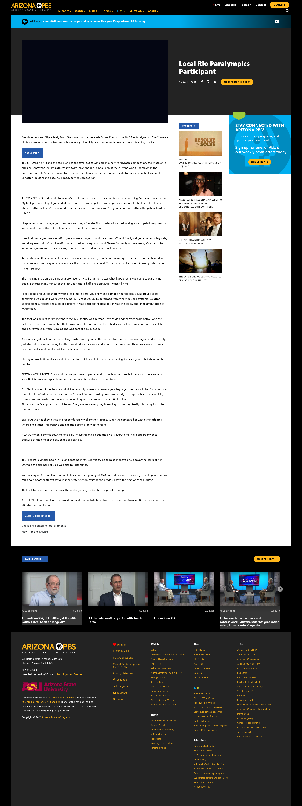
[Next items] (280, 589)
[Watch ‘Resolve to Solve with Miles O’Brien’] (200, 133)
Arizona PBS (53, 701)
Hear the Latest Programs (163, 720)
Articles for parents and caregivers (210, 725)
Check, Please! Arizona (162, 659)
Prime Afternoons (159, 691)
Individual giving (245, 718)
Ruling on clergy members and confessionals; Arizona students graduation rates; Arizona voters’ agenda (249, 622)
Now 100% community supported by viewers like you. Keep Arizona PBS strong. (94, 21)
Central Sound (158, 725)
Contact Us (242, 695)
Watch (155, 644)
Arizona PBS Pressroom (248, 663)
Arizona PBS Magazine (248, 659)
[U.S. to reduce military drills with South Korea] (118, 574)
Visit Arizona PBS (245, 691)
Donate (121, 644)
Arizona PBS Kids (202, 693)
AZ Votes (198, 663)
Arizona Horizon (202, 654)
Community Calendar (247, 668)
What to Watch (158, 650)
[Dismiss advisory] (277, 22)
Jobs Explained (158, 682)
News (197, 644)
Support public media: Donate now (254, 704)
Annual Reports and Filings (250, 686)
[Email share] (217, 81)
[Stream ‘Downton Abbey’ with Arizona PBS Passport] (200, 214)
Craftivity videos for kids (205, 716)
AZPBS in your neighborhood (208, 755)
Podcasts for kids (202, 721)
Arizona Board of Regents (56, 717)
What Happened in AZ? (162, 668)
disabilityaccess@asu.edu (70, 674)
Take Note (156, 738)
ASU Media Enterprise (34, 701)
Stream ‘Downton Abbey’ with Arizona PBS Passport (197, 242)
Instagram (121, 686)
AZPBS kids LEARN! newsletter (208, 707)
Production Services (246, 677)
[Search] (286, 11)
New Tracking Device (35, 531)
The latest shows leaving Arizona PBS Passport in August (200, 278)
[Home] (31, 7)
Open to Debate (202, 668)
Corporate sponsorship (248, 723)
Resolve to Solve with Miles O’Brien (168, 654)
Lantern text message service (208, 712)
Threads (120, 699)
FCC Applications (123, 657)
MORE (265, 559)
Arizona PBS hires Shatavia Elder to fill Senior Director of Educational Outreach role (200, 203)
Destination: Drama (160, 686)
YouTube (121, 692)
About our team (202, 787)
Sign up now (258, 162)
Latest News (200, 650)
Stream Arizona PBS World (164, 704)
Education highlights (204, 746)
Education (200, 740)
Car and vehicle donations (250, 736)
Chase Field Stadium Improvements (44, 525)
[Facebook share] (203, 81)
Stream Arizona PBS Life (162, 700)
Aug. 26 (186, 159)
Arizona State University (62, 697)
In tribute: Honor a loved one (251, 727)
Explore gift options (246, 700)
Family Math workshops (205, 730)
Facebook (121, 679)
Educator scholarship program (209, 773)
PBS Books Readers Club (248, 682)
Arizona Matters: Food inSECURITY (168, 673)
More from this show (237, 82)
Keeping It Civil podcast (162, 743)
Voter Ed (198, 673)
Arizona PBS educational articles (209, 764)
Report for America (203, 782)
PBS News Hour (201, 677)
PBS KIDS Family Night (204, 702)
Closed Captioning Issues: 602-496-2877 (128, 665)
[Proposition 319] (184, 574)
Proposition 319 (164, 618)
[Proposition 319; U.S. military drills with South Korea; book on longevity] (52, 574)
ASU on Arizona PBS (160, 695)
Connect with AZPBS (247, 650)
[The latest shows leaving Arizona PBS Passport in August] (200, 250)
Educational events (203, 750)
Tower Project (244, 732)
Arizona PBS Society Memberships (253, 709)
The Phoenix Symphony (162, 729)
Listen (154, 714)
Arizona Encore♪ (159, 734)
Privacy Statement (123, 673)
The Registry (200, 759)
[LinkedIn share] (210, 81)
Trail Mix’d (156, 663)
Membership (243, 713)
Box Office (242, 673)
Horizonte (199, 659)
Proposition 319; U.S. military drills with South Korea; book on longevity (49, 620)
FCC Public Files (122, 651)
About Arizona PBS (246, 654)
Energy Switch (158, 677)
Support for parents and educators (211, 777)
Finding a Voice (158, 748)
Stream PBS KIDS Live (204, 698)
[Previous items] (21, 589)
